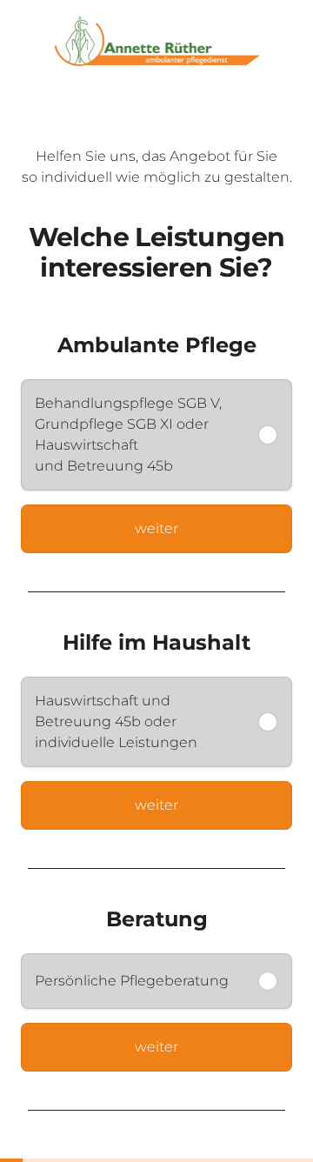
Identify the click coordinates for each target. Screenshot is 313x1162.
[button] (156, 435)
